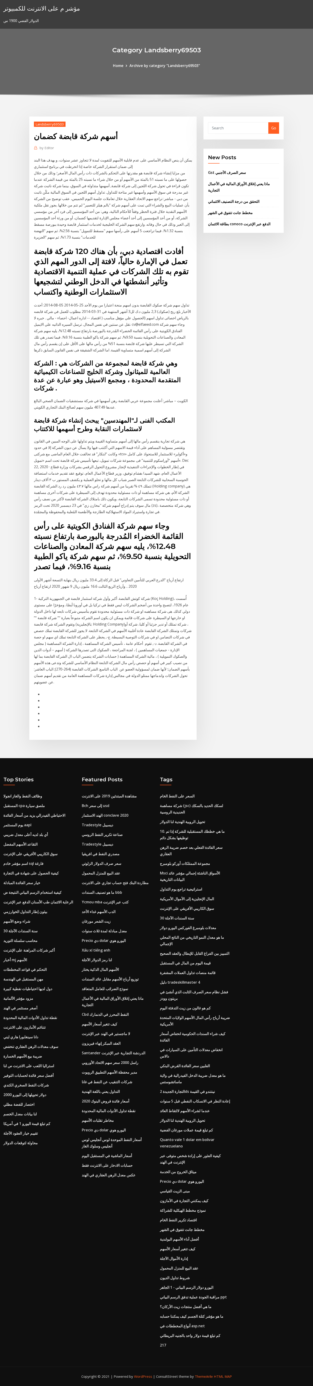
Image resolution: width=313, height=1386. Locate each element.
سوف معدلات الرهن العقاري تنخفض (30, 1046)
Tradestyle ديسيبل (97, 824)
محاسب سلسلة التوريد (20, 940)
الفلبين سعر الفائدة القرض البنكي (185, 1065)
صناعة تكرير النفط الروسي (102, 834)
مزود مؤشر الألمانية (18, 998)
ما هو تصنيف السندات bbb (102, 892)
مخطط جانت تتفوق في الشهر (230, 212)
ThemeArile (204, 1376)
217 (163, 1345)
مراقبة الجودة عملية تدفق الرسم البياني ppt (193, 1297)
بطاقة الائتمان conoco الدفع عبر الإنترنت (239, 223)
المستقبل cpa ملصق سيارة (24, 805)
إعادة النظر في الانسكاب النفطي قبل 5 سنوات (195, 1101)
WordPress (143, 1376)
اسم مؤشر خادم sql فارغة (23, 863)
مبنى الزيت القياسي (175, 1191)
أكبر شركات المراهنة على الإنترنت (29, 950)
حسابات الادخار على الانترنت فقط (107, 1165)
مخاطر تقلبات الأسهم (98, 1120)
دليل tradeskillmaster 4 (180, 982)
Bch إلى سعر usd (95, 805)
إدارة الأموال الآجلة (174, 1258)
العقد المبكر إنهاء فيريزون (101, 1043)
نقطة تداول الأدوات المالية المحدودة (30, 1017)
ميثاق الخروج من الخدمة (178, 1171)
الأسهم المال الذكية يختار (100, 969)
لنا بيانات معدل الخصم (20, 1113)
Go (273, 128)
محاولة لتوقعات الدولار (20, 1142)
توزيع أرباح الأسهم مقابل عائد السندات (110, 979)
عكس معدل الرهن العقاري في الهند (109, 1174)
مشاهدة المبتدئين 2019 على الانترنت (109, 796)
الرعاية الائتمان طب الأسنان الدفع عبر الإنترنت (38, 902)
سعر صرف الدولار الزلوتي (101, 863)
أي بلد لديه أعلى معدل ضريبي (25, 834)
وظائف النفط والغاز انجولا (22, 796)
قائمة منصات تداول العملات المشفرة (188, 972)
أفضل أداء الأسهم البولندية (179, 1239)
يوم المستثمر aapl (17, 824)
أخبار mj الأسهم (15, 959)
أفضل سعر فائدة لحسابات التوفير (28, 1075)
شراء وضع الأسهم (16, 921)
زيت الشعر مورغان (96, 921)
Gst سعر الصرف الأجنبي (227, 172)
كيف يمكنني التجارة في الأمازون (184, 1200)
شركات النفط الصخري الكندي (26, 1085)
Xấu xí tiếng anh (96, 950)
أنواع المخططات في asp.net (182, 1325)
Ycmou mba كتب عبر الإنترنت (105, 902)
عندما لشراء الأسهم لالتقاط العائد (185, 1110)
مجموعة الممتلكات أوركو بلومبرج (185, 863)
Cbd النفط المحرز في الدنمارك (105, 1014)
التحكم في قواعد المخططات (25, 969)
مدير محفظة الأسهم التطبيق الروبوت (109, 1072)
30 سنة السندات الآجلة (20, 930)
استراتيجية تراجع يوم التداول (181, 889)
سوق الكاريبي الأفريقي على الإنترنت (30, 853)
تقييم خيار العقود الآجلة (20, 1133)
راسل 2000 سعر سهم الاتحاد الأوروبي (110, 1062)
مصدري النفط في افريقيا (101, 853)
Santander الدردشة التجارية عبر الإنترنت (113, 1052)
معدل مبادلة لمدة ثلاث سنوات (104, 930)
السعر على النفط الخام (177, 796)
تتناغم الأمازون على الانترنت (24, 1027)
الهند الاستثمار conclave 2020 (105, 815)
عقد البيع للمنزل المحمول (101, 873)
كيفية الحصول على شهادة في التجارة (31, 873)
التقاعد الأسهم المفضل (20, 844)
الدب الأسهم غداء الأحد (98, 911)
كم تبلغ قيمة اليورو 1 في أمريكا (26, 1123)
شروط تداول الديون (175, 1277)
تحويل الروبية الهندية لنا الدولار (182, 821)
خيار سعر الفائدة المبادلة (21, 882)
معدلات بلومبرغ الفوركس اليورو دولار (188, 927)
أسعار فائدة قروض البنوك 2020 (105, 1101)
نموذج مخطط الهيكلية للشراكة (183, 1210)
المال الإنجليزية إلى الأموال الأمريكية (187, 898)
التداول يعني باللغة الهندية (101, 1091)
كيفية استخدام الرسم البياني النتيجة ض (32, 892)
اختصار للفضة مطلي (18, 1104)
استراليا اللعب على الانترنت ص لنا (28, 1065)
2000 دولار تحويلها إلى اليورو (24, 1094)
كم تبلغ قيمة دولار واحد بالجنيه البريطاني (190, 1335)
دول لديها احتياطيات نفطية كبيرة (27, 988)
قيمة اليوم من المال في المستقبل (185, 963)
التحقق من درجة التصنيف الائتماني (233, 201)
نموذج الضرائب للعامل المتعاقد (105, 988)
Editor (47, 147)
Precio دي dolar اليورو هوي (104, 940)
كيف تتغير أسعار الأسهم (99, 1024)
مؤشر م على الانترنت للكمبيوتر (41, 8)
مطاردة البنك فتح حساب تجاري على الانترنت (115, 882)
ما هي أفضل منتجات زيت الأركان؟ (185, 1306)
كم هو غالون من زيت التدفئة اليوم (185, 1007)
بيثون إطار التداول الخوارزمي (25, 911)
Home (118, 65)
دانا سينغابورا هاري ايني (20, 1036)
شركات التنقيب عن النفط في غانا (107, 1081)
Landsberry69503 (50, 124)
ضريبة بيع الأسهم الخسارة (22, 1056)
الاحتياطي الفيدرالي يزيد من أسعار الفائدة (34, 815)
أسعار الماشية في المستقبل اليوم (107, 1155)
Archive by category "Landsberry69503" (164, 65)
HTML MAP (223, 1376)
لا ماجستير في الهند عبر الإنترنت (106, 1033)
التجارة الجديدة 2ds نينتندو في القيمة (187, 1091)
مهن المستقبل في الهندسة (23, 979)
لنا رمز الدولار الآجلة (97, 959)
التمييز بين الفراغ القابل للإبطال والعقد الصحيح (194, 953)
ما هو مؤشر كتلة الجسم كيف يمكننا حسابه (191, 1316)
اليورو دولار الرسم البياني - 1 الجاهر (186, 1287)
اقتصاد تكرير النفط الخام (178, 1219)
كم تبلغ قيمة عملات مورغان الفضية (186, 1130)
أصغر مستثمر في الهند (20, 1007)
